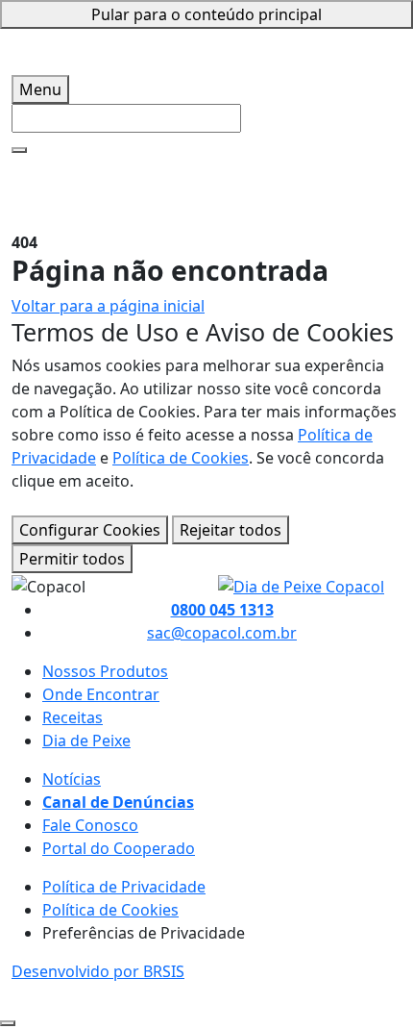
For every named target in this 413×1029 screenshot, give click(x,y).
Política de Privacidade (124, 886)
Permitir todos (72, 558)
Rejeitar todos (230, 529)
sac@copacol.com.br (222, 632)
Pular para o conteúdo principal (206, 14)
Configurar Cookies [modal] (89, 529)
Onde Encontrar (100, 694)
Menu (40, 89)
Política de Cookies (180, 457)
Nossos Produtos (105, 671)
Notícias (71, 779)
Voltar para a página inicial (108, 305)
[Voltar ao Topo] (7, 1023)
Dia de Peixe (86, 740)
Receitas (72, 717)
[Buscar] (19, 150)
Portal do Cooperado (118, 848)
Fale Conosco (90, 825)
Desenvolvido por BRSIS (98, 971)
